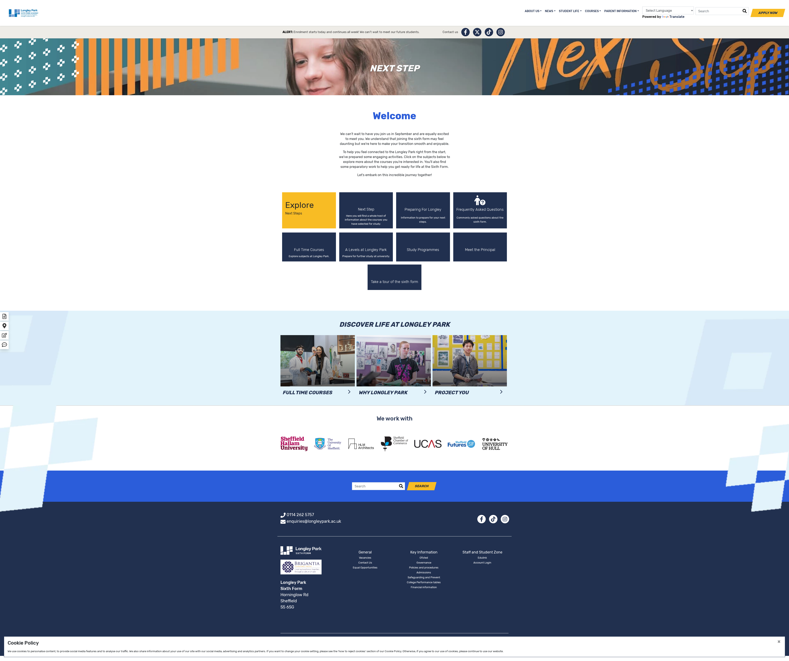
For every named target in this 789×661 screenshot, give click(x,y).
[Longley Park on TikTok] (489, 32)
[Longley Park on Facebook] (465, 32)
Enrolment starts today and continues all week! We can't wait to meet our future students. (356, 32)
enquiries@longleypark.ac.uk (314, 521)
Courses (592, 11)
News (549, 11)
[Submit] (744, 11)
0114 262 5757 (300, 514)
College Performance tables (424, 582)
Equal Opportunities (365, 567)
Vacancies (365, 557)
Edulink (482, 557)
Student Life (569, 11)
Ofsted (424, 557)
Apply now (768, 13)
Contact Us (365, 562)
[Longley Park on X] (477, 32)
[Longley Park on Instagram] (500, 32)
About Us (532, 11)
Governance (423, 562)
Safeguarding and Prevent (424, 577)
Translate (676, 17)
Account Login (482, 562)
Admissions (423, 572)
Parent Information (620, 11)
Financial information (424, 587)
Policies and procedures (423, 567)
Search (421, 486)
